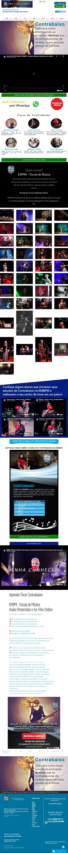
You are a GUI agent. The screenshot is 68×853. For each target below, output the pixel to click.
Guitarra (34, 804)
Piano (33, 808)
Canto (33, 802)
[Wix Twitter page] (63, 12)
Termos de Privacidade (8, 845)
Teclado (33, 806)
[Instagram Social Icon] (58, 12)
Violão (33, 809)
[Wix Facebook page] (56, 12)
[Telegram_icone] (61, 12)
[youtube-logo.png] (65, 12)
